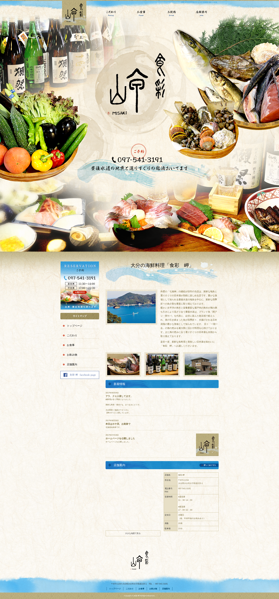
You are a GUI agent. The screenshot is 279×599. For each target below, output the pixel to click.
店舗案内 (201, 13)
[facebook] (79, 378)
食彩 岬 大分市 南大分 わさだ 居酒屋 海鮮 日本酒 (199, 2)
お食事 (139, 13)
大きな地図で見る (133, 533)
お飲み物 (170, 13)
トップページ (77, 13)
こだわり (108, 13)
